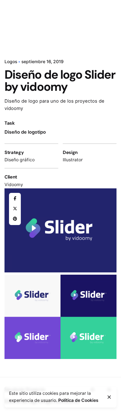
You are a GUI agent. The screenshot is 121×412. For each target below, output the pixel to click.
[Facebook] (15, 199)
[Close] (109, 397)
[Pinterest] (15, 219)
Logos (11, 61)
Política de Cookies (78, 400)
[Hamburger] (12, 25)
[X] (15, 209)
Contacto (88, 24)
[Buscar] (109, 25)
